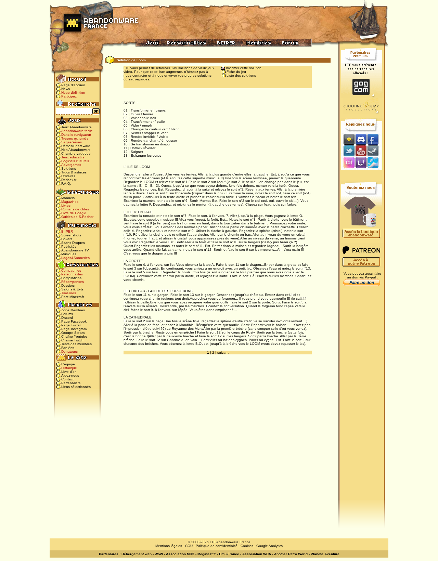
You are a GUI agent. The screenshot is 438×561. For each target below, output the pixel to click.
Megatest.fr (206, 554)
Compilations (71, 278)
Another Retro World (291, 554)
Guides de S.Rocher (77, 217)
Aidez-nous (70, 375)
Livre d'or (68, 372)
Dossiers (68, 285)
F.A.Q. (66, 183)
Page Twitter (71, 325)
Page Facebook (74, 321)
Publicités (68, 246)
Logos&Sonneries (75, 258)
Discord (67, 317)
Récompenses (72, 282)
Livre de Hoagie (73, 213)
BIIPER (67, 231)
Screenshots (71, 235)
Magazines (69, 202)
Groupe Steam (73, 333)
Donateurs (69, 351)
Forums (67, 314)
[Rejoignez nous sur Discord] (361, 139)
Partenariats (70, 383)
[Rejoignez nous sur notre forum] (348, 139)
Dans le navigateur (76, 134)
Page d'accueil (73, 85)
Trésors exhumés (74, 138)
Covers (66, 239)
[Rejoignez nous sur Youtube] (361, 151)
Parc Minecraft (72, 297)
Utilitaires (68, 176)
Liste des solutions (241, 75)
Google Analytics (269, 546)
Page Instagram (74, 329)
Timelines (68, 293)
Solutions (68, 168)
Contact (67, 379)
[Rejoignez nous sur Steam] (375, 151)
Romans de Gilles (75, 209)
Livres (65, 205)
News (65, 89)
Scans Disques (73, 243)
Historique (69, 368)
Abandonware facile (77, 131)
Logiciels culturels (75, 161)
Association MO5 (180, 554)
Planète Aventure (325, 554)
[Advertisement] (361, 397)
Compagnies (71, 270)
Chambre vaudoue (76, 153)
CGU (189, 546)
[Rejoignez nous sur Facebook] (375, 139)
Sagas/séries (71, 142)
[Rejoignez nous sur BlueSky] (375, 163)
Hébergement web (136, 554)
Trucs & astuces (74, 172)
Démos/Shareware (75, 146)
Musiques (68, 254)
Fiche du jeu (236, 72)
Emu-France (229, 554)
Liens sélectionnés (76, 387)
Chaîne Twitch (72, 340)
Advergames (71, 165)
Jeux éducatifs (72, 157)
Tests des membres (76, 344)
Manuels (68, 198)
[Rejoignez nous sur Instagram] (348, 163)
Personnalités (72, 274)
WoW (159, 554)
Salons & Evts (72, 289)
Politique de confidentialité (216, 546)
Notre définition (73, 92)
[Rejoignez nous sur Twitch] (360, 163)
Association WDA (256, 554)
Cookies (247, 546)
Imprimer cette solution (243, 68)
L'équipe (68, 364)
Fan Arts (67, 348)
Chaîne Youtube (74, 336)
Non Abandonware (76, 150)
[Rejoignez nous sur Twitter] (348, 151)
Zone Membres (73, 310)
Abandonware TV (75, 250)
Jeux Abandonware (76, 127)
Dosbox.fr (68, 180)
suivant (223, 352)
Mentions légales (168, 546)
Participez (69, 96)
